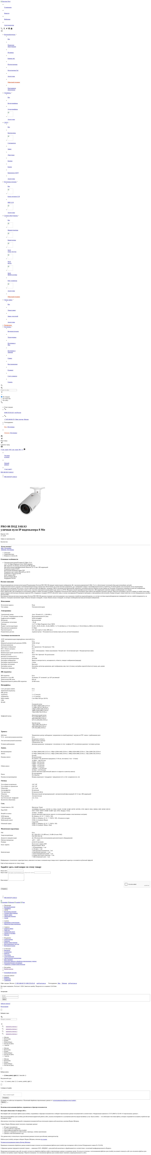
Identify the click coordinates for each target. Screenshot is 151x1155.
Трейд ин (7, 930)
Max (58, 983)
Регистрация (4, 1006)
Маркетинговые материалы (12, 924)
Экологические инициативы (12, 958)
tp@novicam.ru (72, 983)
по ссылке (44, 1139)
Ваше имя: (4, 870)
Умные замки (8, 300)
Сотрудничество (9, 956)
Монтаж (6, 935)
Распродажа (8, 325)
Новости (6, 953)
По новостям (6, 398)
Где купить (7, 955)
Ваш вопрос (4, 880)
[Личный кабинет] (2, 447)
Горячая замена (8, 928)
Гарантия (7, 941)
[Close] (1, 988)
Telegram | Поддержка (7, 549)
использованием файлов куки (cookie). (64, 1100)
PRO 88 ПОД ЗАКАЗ (7, 472)
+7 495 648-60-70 (20, 983)
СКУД (6, 122)
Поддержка (7, 327)
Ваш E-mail (17, 872)
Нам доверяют (8, 959)
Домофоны (7, 93)
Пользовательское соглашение (13, 963)
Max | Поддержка (6, 548)
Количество (4, 542)
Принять (3, 1102)
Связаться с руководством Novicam (14, 964)
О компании (8, 952)
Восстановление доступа (11, 944)
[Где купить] (2, 436)
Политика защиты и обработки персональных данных (20, 961)
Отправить (4, 888)
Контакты (7, 950)
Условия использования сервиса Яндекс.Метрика (15, 1142)
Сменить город (5, 444)
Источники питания (10, 182)
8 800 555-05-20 (30, 983)
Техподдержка (8, 939)
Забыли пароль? (5, 1003)
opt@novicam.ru (41, 983)
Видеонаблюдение (10, 34)
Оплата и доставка (9, 933)
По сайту (5, 400)
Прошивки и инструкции (11, 922)
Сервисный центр (9, 931)
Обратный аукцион (10, 916)
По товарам (6, 397)
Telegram (64, 983)
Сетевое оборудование (11, 215)
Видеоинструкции (9, 945)
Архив (6, 918)
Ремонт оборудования (10, 942)
